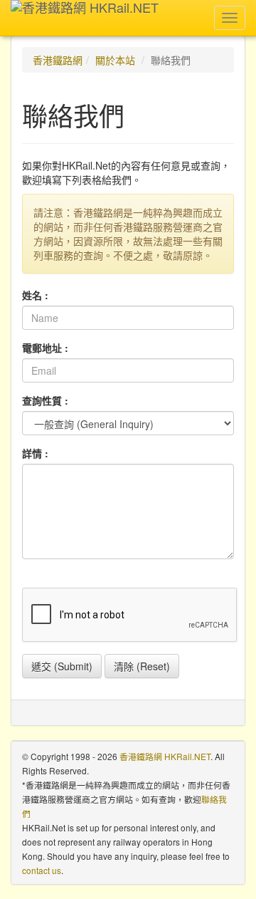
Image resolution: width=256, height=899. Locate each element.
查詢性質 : (45, 400)
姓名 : (35, 295)
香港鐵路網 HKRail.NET (164, 756)
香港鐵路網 (57, 60)
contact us (41, 870)
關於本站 (115, 60)
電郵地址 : (45, 348)
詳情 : (35, 453)
